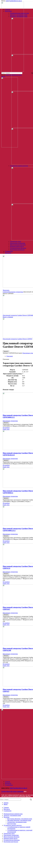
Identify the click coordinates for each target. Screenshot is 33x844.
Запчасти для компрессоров (18, 15)
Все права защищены (12, 791)
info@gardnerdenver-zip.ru (14, 1)
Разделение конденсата (17, 249)
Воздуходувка (11, 823)
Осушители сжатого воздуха (19, 166)
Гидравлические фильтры (18, 248)
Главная (5, 292)
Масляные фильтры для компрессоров (19, 820)
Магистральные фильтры (18, 245)
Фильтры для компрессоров (18, 16)
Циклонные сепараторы (17, 243)
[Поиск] (31, 799)
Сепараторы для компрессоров (16, 822)
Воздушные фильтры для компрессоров (19, 818)
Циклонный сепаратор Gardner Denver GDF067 (17, 339)
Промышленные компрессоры (19, 13)
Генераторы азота (15, 241)
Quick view (6, 429)
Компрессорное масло (17, 246)
